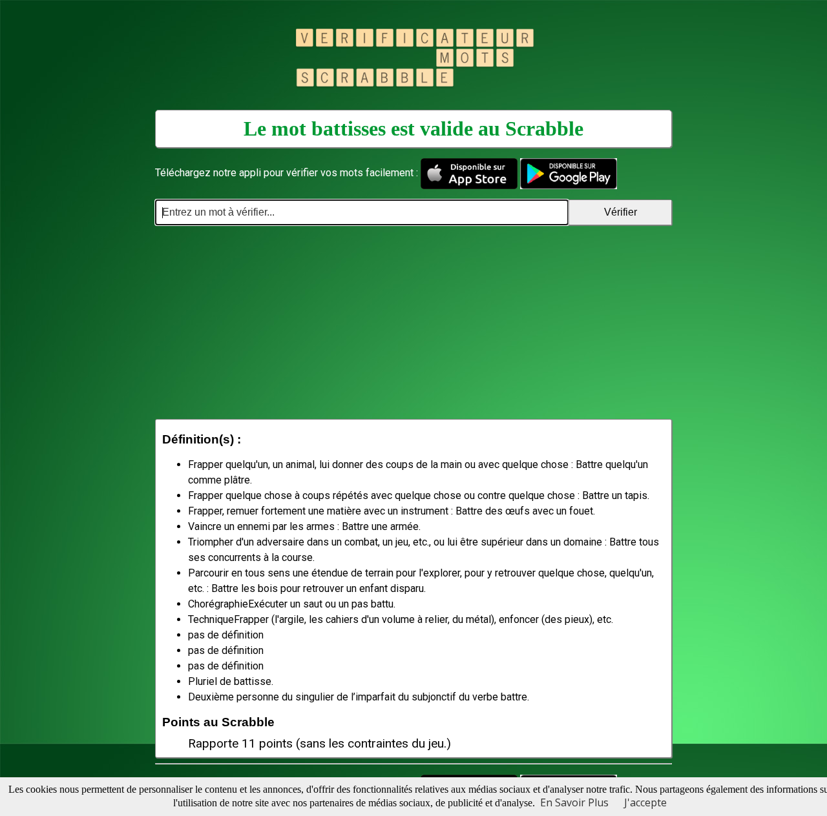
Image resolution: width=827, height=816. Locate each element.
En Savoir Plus (574, 802)
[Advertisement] (413, 322)
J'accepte (645, 802)
